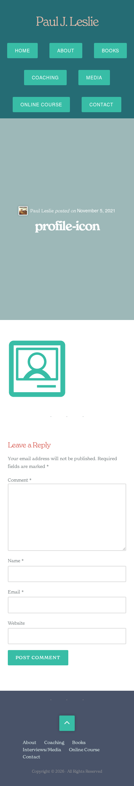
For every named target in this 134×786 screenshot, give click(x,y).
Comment (20, 480)
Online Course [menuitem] (84, 749)
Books (110, 50)
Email (16, 591)
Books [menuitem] (79, 742)
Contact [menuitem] (31, 756)
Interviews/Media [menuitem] (42, 749)
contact (101, 104)
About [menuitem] (29, 742)
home (22, 50)
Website (16, 623)
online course (41, 104)
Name (16, 560)
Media (94, 77)
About (65, 50)
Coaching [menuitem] (54, 742)
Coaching (45, 77)
